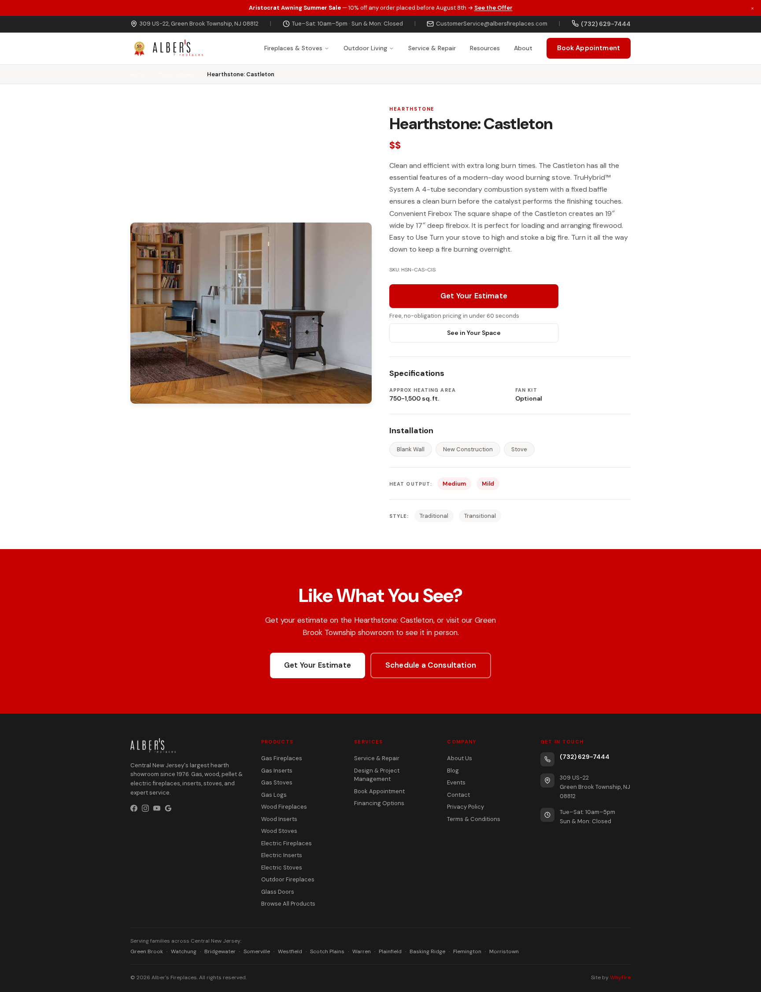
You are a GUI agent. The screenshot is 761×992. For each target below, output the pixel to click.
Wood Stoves (177, 74)
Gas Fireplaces (281, 758)
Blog (453, 770)
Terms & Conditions (473, 819)
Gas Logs (274, 795)
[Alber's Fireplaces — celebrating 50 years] (166, 48)
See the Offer (493, 7)
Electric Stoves (281, 867)
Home (138, 74)
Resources (485, 48)
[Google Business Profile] (168, 808)
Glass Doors (277, 891)
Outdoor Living (365, 48)
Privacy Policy (465, 806)
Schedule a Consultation (430, 665)
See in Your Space (474, 333)
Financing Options (379, 803)
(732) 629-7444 (585, 757)
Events (456, 782)
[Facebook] (133, 808)
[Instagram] (145, 808)
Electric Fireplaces (286, 843)
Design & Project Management (376, 775)
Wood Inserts (279, 819)
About (523, 48)
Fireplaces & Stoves (293, 48)
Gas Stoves (276, 782)
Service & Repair (432, 48)
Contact (458, 795)
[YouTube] (156, 808)
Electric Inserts (281, 855)
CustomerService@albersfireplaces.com (491, 23)
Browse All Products (288, 903)
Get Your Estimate (473, 296)
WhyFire (620, 977)
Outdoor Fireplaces (287, 879)
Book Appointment (588, 48)
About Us (459, 758)
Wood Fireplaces (284, 806)
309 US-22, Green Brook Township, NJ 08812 (199, 23)
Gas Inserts (276, 770)
